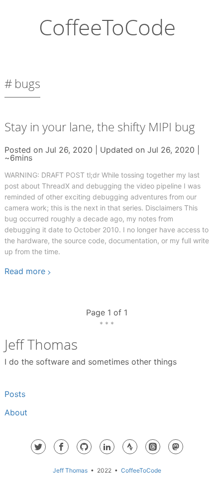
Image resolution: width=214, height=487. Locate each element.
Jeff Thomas (70, 470)
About (15, 412)
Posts (14, 394)
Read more (24, 271)
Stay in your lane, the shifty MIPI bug (99, 126)
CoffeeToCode (107, 27)
